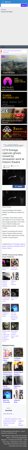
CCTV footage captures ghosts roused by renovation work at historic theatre (13, 246)
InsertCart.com (12, 433)
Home (9, 2)
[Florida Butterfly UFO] (14, 99)
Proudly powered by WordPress (10, 431)
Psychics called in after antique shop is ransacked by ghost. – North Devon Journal (6, 336)
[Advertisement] (14, 31)
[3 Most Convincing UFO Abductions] (14, 132)
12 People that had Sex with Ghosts (6, 299)
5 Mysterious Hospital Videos (5, 314)
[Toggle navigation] (3, 1)
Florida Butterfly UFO (8, 106)
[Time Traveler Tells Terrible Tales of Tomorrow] (14, 116)
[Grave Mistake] (14, 65)
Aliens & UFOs (5, 102)
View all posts (8, 414)
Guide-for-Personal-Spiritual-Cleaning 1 (5, 283)
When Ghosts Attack (14, 298)
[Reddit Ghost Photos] (14, 83)
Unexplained (9, 87)
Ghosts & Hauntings (13, 144)
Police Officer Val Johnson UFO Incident (15, 444)
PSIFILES (3, 10)
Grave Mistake (9, 72)
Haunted (7, 167)
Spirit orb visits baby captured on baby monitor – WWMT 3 (14, 316)
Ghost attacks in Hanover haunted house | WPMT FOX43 (15, 334)
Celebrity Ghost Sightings (13, 282)
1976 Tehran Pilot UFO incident (18, 446)
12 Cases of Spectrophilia (14, 268)
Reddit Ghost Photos (8, 89)
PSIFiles (3, 70)
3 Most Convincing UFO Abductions (12, 139)
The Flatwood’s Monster (15, 440)
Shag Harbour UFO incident (18, 442)
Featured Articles (13, 102)
